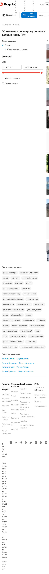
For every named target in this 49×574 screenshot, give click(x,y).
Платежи (14, 400)
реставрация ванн (36, 336)
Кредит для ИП (25, 398)
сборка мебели (16, 315)
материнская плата (19, 326)
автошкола (7, 283)
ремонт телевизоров (10, 288)
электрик (15, 278)
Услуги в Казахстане (26, 371)
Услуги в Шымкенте (26, 363)
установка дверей (34, 310)
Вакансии (37, 402)
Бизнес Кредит (25, 393)
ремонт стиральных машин (13, 310)
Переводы (15, 409)
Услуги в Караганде (9, 363)
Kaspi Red (5, 406)
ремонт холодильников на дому (32, 347)
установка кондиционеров (13, 299)
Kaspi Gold (5, 394)
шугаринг (18, 283)
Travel (13, 396)
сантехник (26, 288)
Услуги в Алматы (23, 359)
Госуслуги (15, 418)
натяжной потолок (30, 278)
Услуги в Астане (8, 359)
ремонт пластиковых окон (13, 342)
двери (5, 315)
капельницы (31, 342)
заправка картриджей (11, 320)
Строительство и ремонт (17, 49)
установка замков (10, 331)
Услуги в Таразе (22, 367)
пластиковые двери (17, 336)
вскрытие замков (37, 326)
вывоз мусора (8, 304)
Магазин (14, 392)
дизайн (6, 326)
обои (5, 336)
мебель (28, 283)
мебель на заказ (30, 294)
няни (37, 331)
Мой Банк (15, 405)
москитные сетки (23, 304)
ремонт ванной (26, 331)
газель (5, 278)
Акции (13, 413)
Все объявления (9, 41)
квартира (41, 320)
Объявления (11, 15)
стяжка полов (28, 320)
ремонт (29, 315)
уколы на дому (32, 299)
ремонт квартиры (9, 273)
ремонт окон (39, 304)
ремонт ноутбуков (10, 347)
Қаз (42, 4)
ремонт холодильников (29, 273)
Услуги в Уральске (9, 371)
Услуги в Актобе (8, 367)
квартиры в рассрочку (11, 294)
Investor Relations (40, 406)
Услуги (7, 45)
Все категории (31, 15)
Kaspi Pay (23, 389)
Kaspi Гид (14, 429)
